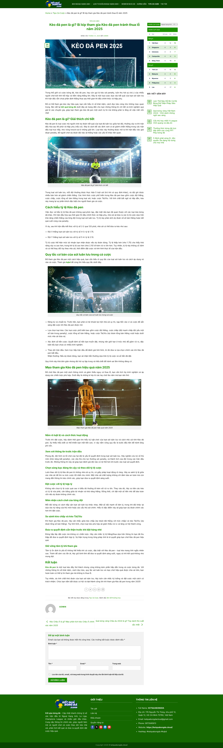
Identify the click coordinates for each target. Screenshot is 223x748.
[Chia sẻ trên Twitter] (90, 589)
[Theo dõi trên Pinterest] (101, 727)
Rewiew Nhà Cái (128, 4)
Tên (50, 664)
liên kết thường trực (114, 598)
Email (83, 664)
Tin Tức (164, 4)
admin (106, 36)
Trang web (116, 664)
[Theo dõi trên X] (97, 727)
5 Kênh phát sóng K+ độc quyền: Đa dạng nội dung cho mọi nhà (164, 140)
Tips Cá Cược (153, 4)
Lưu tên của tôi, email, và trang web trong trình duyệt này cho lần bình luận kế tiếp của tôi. (88, 674)
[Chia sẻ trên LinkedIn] (103, 589)
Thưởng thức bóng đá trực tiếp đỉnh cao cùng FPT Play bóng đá (164, 130)
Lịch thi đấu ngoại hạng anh (105, 4)
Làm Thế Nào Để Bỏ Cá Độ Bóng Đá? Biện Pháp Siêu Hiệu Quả (165, 103)
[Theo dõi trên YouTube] (109, 727)
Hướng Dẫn (141, 4)
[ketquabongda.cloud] (57, 4)
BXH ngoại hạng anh (81, 4)
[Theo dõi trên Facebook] (92, 727)
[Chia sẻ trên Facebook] (86, 589)
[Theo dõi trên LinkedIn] (105, 727)
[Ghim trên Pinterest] (99, 589)
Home (48, 13)
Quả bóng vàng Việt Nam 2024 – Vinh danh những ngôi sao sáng (164, 113)
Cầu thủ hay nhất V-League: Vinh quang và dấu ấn (165, 122)
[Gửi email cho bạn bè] (95, 589)
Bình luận (52, 644)
